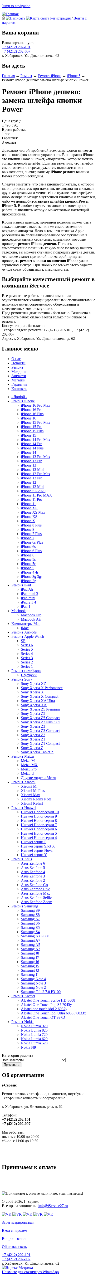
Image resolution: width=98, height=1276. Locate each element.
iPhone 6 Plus (31, 551)
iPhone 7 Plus (31, 534)
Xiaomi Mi (29, 786)
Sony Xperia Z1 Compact (40, 743)
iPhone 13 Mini (32, 470)
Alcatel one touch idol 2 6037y (44, 1009)
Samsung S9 (30, 910)
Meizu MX (29, 765)
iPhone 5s (28, 559)
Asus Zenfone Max (35, 893)
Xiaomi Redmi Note (36, 799)
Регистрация (60, 18)
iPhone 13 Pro (31, 461)
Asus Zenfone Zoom (36, 902)
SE (23, 641)
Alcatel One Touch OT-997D (43, 1017)
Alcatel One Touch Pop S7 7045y (46, 1005)
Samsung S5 (30, 927)
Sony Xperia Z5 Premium (40, 709)
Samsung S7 (30, 919)
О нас (16, 359)
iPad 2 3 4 (28, 602)
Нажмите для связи (30, 1272)
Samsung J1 (30, 975)
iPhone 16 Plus (32, 414)
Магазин (18, 380)
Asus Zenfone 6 (33, 863)
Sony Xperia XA (34, 705)
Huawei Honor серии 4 (39, 838)
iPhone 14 (28, 452)
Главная (8, 76)
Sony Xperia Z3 (33, 726)
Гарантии (19, 384)
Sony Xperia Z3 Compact (40, 731)
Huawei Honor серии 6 (39, 829)
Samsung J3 (30, 970)
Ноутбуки (29, 675)
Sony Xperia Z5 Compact (40, 718)
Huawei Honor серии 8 (39, 820)
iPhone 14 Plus (32, 448)
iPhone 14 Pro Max (35, 440)
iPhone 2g (28, 581)
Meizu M (28, 761)
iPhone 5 (73, 76)
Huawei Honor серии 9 (39, 816)
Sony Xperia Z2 (33, 735)
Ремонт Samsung (24, 906)
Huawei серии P (33, 842)
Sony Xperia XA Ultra (38, 701)
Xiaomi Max (30, 795)
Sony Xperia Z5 (33, 713)
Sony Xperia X (32, 692)
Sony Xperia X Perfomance (42, 688)
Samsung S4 (30, 932)
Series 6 (27, 645)
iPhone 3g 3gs (31, 577)
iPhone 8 (27, 529)
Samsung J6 (30, 962)
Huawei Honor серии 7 (39, 825)
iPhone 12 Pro (31, 478)
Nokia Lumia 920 (34, 1026)
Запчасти (18, 376)
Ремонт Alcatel (23, 996)
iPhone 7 (27, 538)
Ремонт (26, 76)
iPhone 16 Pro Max (35, 405)
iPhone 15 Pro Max (35, 422)
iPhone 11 (28, 504)
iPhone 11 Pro (31, 499)
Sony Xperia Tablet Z (37, 752)
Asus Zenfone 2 (33, 880)
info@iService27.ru (53, 1206)
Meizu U (27, 773)
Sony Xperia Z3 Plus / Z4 (40, 722)
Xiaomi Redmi (32, 803)
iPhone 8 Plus (31, 525)
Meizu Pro (29, 769)
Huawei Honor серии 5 (39, 833)
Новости (18, 363)
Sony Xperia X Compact (39, 696)
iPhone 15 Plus (32, 431)
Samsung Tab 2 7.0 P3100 (41, 992)
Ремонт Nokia (22, 1022)
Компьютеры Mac (25, 624)
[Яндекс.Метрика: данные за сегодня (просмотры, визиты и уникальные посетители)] (17, 1268)
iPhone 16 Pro (31, 410)
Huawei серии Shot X (38, 846)
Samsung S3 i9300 (35, 936)
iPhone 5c (28, 564)
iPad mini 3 (29, 594)
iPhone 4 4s (30, 572)
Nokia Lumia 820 (34, 1030)
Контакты (19, 389)
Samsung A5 (30, 945)
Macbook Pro (31, 615)
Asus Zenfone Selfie (36, 898)
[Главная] (10, 14)
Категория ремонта (17, 1055)
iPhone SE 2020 (33, 491)
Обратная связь (14, 1247)
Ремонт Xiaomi (23, 782)
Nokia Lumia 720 (34, 1034)
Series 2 (27, 662)
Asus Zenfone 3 (33, 876)
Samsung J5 (30, 966)
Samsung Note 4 (33, 979)
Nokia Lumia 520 (34, 1043)
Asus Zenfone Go (34, 885)
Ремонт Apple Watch (27, 636)
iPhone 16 (28, 418)
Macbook (18, 611)
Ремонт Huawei (23, 808)
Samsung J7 (30, 957)
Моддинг (18, 372)
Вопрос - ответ (14, 1239)
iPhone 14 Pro (31, 444)
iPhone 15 (28, 435)
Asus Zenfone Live (35, 889)
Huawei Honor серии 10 (40, 812)
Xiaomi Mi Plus (33, 791)
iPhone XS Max (33, 512)
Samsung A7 (30, 940)
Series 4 (27, 654)
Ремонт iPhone (49, 76)
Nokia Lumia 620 (34, 1039)
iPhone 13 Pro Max (35, 457)
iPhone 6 (27, 555)
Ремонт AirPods (24, 632)
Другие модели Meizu (38, 778)
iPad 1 (25, 606)
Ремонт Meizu (22, 756)
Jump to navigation (16, 6)
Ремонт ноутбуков (26, 671)
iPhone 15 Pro (31, 427)
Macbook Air (31, 619)
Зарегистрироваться (18, 1222)
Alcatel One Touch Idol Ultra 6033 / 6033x (53, 1013)
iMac (25, 628)
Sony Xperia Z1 (33, 739)
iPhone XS (29, 517)
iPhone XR (29, 508)
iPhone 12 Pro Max (35, 474)
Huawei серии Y (34, 855)
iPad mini (28, 598)
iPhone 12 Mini (32, 487)
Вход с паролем (14, 1230)
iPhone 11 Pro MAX (36, 495)
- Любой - (19, 397)
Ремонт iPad (21, 585)
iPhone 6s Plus (32, 542)
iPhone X (28, 521)
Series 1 (27, 666)
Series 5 (27, 649)
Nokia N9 (28, 1047)
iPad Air (27, 589)
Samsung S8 (30, 915)
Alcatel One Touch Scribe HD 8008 (48, 1000)
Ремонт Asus (21, 859)
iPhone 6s (28, 547)
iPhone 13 (28, 465)
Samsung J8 (30, 953)
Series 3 (27, 658)
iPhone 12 (28, 482)
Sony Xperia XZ (33, 684)
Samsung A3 (30, 949)
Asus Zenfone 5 (33, 868)
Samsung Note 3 (33, 983)
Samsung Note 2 (33, 987)
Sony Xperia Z (32, 748)
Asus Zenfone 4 (33, 872)
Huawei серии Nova (37, 850)
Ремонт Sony (21, 679)
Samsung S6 (30, 923)
